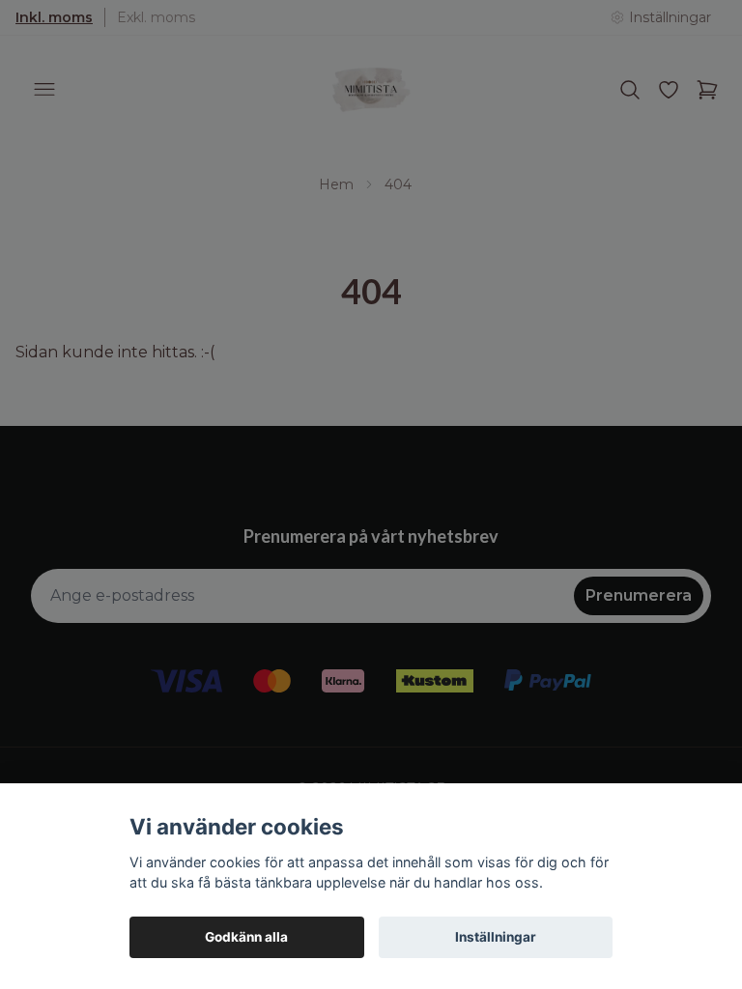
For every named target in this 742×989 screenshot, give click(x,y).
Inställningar (495, 937)
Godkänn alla (246, 937)
